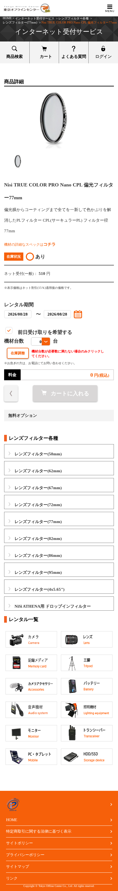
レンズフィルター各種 (73, 18)
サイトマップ (17, 867)
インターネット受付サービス (34, 18)
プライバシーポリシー (25, 855)
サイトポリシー (19, 843)
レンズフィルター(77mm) (20, 22)
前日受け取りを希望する (45, 332)
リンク (12, 878)
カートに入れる (70, 393)
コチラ (49, 244)
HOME (7, 18)
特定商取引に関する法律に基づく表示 (38, 831)
